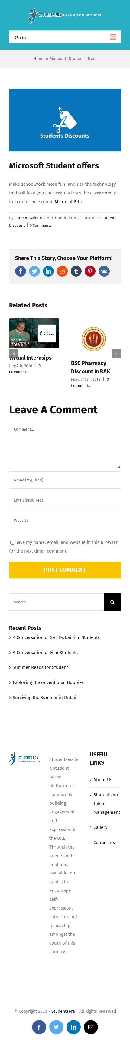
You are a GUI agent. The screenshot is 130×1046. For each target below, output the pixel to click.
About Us (102, 779)
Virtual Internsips (30, 358)
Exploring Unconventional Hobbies (48, 682)
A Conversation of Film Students (45, 652)
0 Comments (41, 225)
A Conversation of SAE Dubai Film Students (56, 637)
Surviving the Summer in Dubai (44, 697)
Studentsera (63, 1011)
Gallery (100, 827)
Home (39, 58)
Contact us (104, 842)
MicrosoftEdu (68, 201)
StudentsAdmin (28, 218)
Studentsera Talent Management (105, 803)
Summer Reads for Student (40, 667)
